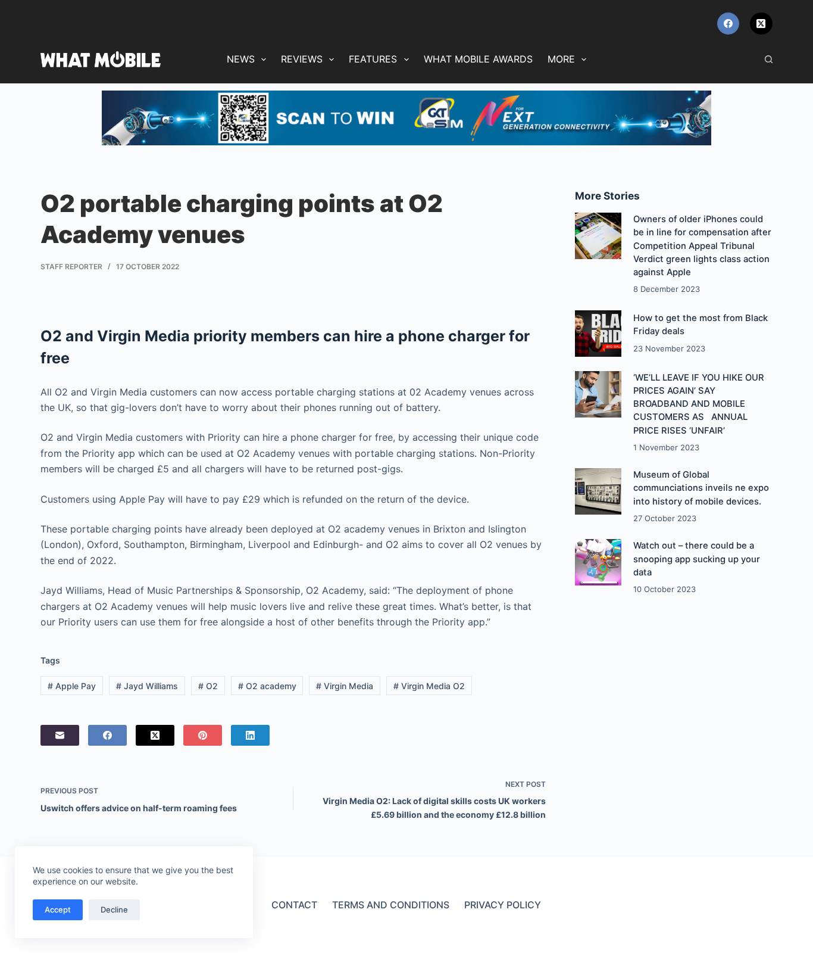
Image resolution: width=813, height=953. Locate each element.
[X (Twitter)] (761, 24)
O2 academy (267, 686)
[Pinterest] (202, 735)
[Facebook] (728, 24)
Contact (294, 905)
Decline (114, 909)
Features (373, 59)
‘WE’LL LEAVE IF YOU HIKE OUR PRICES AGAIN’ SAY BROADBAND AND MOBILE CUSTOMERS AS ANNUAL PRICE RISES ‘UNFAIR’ (698, 404)
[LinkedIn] (250, 735)
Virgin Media (344, 686)
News (241, 59)
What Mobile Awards (478, 59)
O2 (208, 686)
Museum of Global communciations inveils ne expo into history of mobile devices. (701, 487)
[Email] (59, 735)
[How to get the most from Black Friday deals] (598, 333)
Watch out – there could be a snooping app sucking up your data (696, 558)
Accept (58, 909)
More (561, 59)
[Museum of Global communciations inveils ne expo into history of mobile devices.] (598, 491)
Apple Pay (72, 686)
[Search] (769, 59)
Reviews (302, 59)
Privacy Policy (502, 905)
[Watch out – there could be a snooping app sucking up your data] (598, 562)
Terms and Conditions (390, 905)
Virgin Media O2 (429, 686)
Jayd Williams (147, 686)
